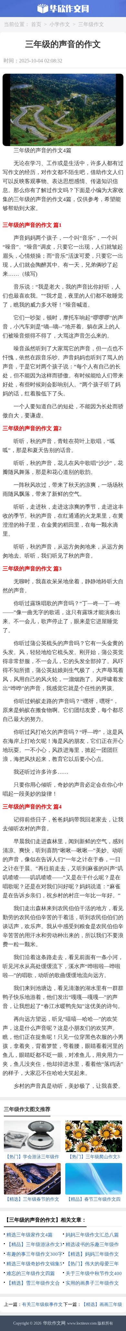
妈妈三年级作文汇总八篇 (92, 1234)
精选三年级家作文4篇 (29, 1234)
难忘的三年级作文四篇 (30, 1273)
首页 (36, 24)
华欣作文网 (54, 1323)
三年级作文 (91, 24)
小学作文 (59, 24)
